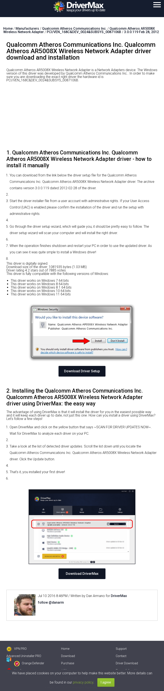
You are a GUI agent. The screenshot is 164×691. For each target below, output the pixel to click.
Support (121, 648)
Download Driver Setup (82, 371)
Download (68, 655)
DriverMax (119, 596)
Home (65, 648)
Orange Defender (33, 663)
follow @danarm (51, 602)
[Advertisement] (82, 117)
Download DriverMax (82, 574)
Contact (121, 655)
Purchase (67, 663)
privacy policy (83, 682)
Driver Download (127, 663)
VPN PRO (20, 648)
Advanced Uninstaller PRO (23, 655)
